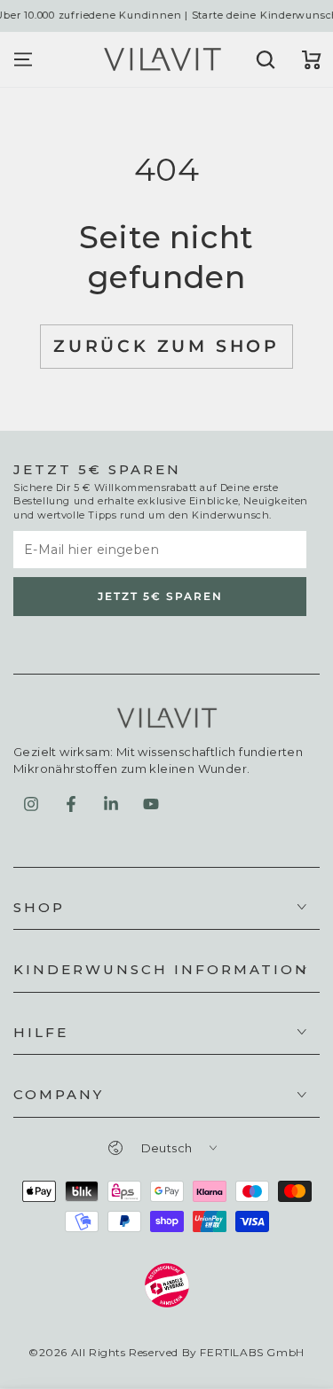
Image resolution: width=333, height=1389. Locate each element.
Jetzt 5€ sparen (160, 596)
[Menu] (23, 59)
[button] (264, 59)
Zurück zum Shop (166, 346)
